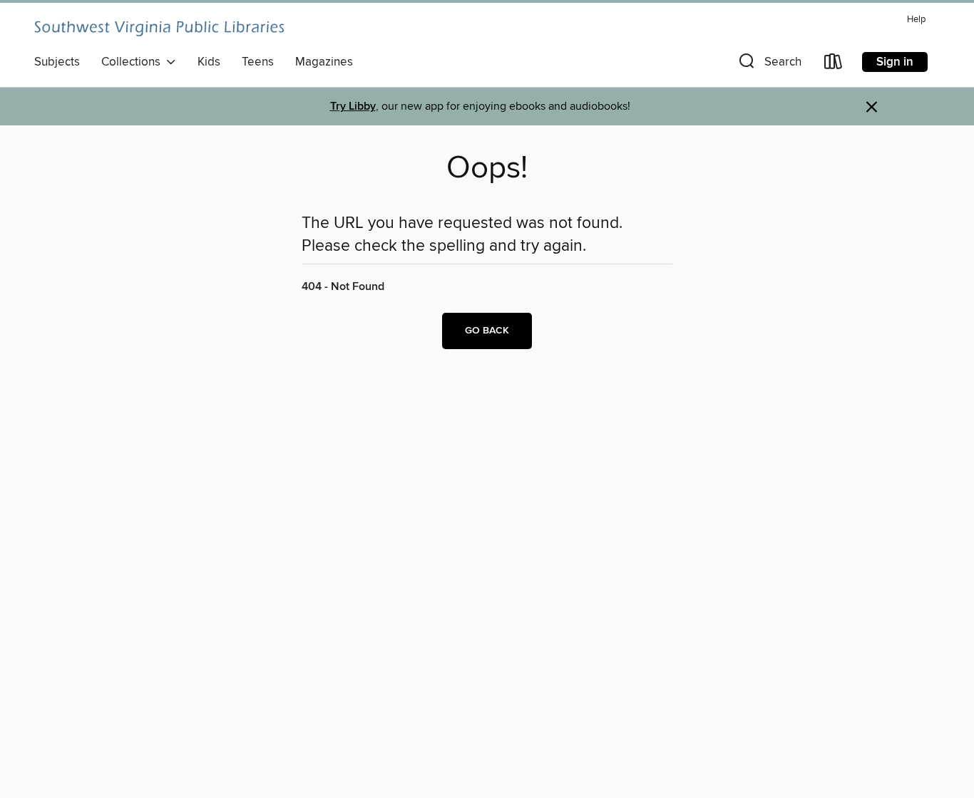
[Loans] (833, 64)
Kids (209, 62)
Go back (487, 330)
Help (916, 19)
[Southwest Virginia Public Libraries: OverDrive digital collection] (159, 28)
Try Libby (353, 106)
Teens (258, 62)
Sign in (894, 62)
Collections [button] (133, 62)
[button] (768, 64)
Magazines (324, 62)
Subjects (57, 62)
